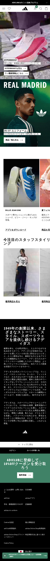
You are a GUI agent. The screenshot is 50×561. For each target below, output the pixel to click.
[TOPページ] (25, 9)
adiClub (7, 498)
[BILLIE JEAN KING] (21, 196)
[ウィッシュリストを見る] (9, 8)
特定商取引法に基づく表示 (35, 534)
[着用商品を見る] (21, 276)
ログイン (12, 450)
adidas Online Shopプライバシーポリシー (14, 536)
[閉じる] (4, 555)
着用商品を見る (12, 302)
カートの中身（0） (34, 450)
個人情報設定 (30, 522)
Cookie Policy (8, 543)
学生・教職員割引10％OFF (13, 504)
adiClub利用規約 (10, 528)
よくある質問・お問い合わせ (13, 491)
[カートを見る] (46, 8)
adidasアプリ (30, 498)
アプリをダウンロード (15, 230)
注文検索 (28, 490)
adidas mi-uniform (10, 510)
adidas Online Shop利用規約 (35, 528)
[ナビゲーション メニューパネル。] (4, 8)
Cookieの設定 (9, 522)
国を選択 (28, 551)
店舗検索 (28, 504)
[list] (25, 196)
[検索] (40, 8)
